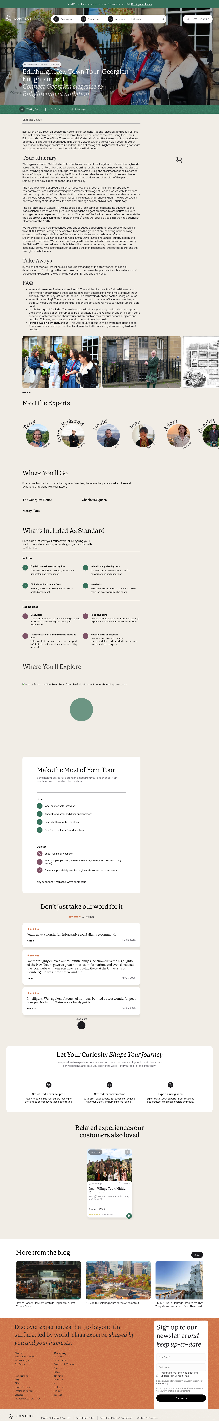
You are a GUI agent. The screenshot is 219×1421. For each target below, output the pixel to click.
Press (56, 1371)
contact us (80, 882)
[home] (20, 22)
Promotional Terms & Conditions (116, 1418)
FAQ (17, 1383)
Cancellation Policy (85, 1418)
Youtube (58, 1394)
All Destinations (30, 64)
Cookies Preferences (147, 1418)
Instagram (59, 1387)
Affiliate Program (23, 1360)
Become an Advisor (24, 1390)
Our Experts (60, 1360)
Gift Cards (20, 1364)
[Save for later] (127, 1152)
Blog (17, 1379)
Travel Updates (22, 1387)
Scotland (43, 64)
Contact (19, 1394)
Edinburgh (54, 64)
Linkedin (58, 1390)
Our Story (58, 1356)
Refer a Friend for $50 (25, 1356)
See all (197, 1254)
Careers (58, 1368)
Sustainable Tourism (64, 1364)
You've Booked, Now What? (28, 1398)
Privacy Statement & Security (55, 1418)
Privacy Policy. (162, 1383)
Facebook (58, 1379)
